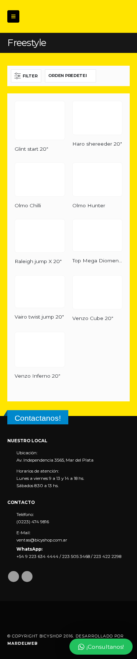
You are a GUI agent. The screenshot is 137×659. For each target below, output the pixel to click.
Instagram (27, 576)
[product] (39, 121)
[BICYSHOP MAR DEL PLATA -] (47, 16)
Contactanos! (38, 418)
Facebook (13, 576)
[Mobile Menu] (13, 16)
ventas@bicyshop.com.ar (41, 540)
